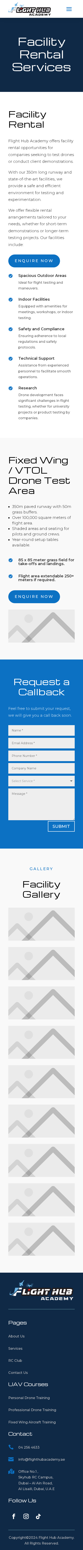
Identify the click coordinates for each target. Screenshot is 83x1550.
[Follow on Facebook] (13, 1516)
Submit (61, 826)
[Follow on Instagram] (26, 1516)
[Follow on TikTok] (38, 1516)
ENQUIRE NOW (34, 261)
